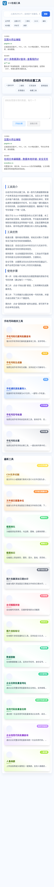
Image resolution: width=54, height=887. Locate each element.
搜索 (45, 14)
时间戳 (7, 26)
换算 (25, 26)
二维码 (27, 21)
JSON (36, 21)
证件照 (7, 21)
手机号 (16, 26)
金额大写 (17, 21)
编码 (44, 21)
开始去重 (19, 124)
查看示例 (33, 124)
